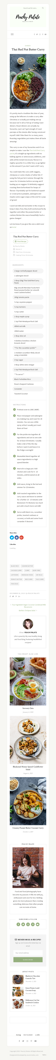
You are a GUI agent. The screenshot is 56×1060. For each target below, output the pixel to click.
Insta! (14, 227)
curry (27, 570)
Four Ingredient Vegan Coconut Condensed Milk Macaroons (29, 606)
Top (43, 1055)
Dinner (27, 46)
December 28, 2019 (17, 593)
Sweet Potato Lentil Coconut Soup (32, 989)
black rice (15, 566)
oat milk (39, 575)
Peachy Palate (34, 593)
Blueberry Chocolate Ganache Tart (33, 977)
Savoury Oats (28, 708)
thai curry (40, 579)
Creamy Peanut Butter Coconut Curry (28, 828)
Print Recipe (21, 241)
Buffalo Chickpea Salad (27, 610)
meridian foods (27, 575)
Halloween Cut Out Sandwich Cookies (32, 1001)
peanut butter (16, 579)
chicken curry (16, 570)
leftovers (14, 575)
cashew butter (27, 566)
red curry (29, 579)
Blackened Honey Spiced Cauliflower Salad (28, 768)
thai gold (14, 584)
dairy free (36, 570)
